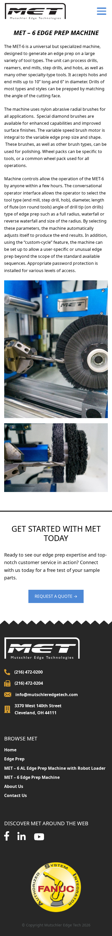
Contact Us (15, 795)
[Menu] (100, 11)
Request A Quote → (56, 596)
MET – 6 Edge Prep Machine (32, 777)
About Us (13, 786)
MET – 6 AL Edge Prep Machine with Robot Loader (54, 768)
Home (10, 750)
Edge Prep (14, 759)
